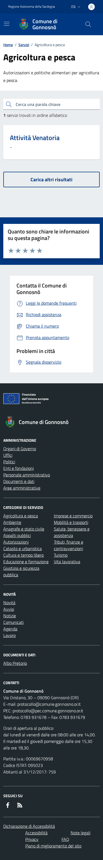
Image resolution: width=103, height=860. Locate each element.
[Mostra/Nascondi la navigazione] (6, 23)
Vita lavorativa (67, 561)
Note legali (80, 832)
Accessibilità (36, 832)
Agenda (10, 628)
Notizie (9, 615)
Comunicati (13, 622)
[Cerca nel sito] (88, 24)
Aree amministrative (21, 488)
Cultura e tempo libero (23, 555)
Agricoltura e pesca (20, 515)
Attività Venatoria (35, 138)
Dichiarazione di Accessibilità (29, 826)
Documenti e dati (18, 481)
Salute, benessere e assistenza (72, 532)
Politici (9, 461)
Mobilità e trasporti (71, 522)
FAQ (65, 839)
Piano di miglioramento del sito (53, 846)
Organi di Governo (19, 448)
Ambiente (12, 522)
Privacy (31, 839)
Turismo (61, 555)
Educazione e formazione (26, 561)
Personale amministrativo (26, 474)
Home (8, 45)
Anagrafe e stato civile (23, 529)
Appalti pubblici (17, 535)
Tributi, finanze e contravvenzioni (68, 545)
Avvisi (8, 609)
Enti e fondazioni (18, 468)
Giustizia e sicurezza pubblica (21, 571)
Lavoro (9, 635)
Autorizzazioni (16, 542)
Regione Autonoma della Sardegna (31, 6)
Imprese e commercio (73, 515)
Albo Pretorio (15, 663)
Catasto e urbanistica (22, 548)
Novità (9, 602)
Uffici (7, 455)
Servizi (23, 45)
